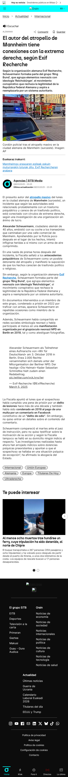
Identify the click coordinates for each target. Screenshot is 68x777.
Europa (26, 473)
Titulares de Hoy (48, 473)
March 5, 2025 (18, 386)
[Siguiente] (60, 3)
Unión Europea (36, 467)
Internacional (13, 467)
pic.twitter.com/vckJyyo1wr (26, 377)
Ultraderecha (13, 478)
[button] (65, 516)
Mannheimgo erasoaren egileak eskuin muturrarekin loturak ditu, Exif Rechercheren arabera (30, 167)
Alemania (10, 473)
